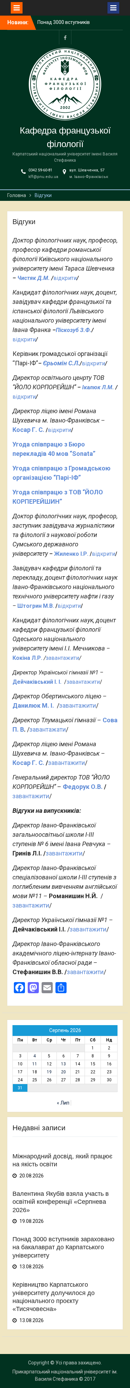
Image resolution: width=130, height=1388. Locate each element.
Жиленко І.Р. (71, 554)
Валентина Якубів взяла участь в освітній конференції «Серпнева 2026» (60, 1202)
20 (63, 1072)
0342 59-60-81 (40, 170)
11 (34, 1064)
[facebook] (65, 37)
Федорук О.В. (83, 786)
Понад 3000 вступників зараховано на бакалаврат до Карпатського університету (63, 1247)
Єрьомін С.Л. (61, 363)
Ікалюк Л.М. (98, 387)
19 (49, 1072)
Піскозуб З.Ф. (74, 330)
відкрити (65, 278)
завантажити (62, 658)
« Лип (63, 1103)
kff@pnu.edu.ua (43, 176)
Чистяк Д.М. (33, 278)
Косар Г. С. (28, 429)
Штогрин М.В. (35, 606)
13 (63, 1064)
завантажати (47, 729)
